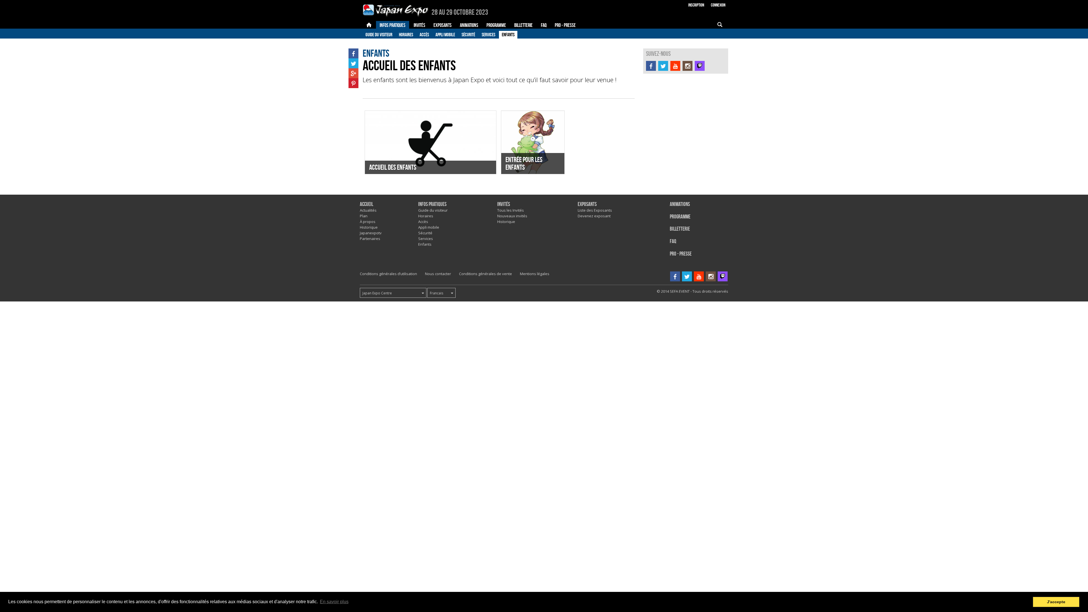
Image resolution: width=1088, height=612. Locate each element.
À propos (367, 221)
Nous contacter (438, 273)
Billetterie (680, 229)
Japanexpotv (371, 232)
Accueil (366, 204)
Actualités (368, 210)
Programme (680, 217)
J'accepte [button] (1056, 602)
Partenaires (370, 238)
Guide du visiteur (379, 34)
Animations (680, 204)
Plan (363, 215)
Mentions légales (534, 273)
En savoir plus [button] (334, 601)
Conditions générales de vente (485, 273)
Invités (503, 204)
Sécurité (468, 34)
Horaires (406, 34)
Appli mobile (445, 34)
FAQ (673, 241)
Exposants (587, 204)
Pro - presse (681, 254)
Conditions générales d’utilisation (388, 273)
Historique (369, 227)
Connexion (718, 5)
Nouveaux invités (512, 215)
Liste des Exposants (595, 210)
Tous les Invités (510, 210)
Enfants (508, 34)
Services (488, 34)
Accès (424, 34)
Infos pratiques (432, 204)
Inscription (696, 5)
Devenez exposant (594, 215)
